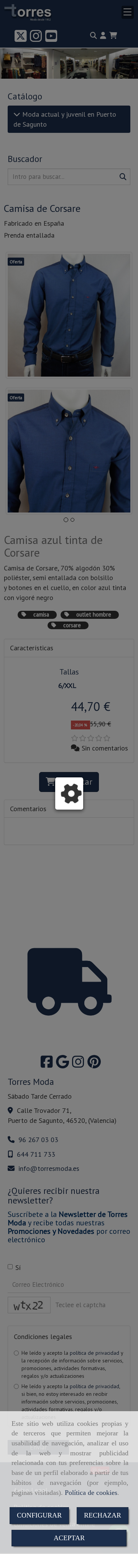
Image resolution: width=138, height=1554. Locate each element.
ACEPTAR (69, 1538)
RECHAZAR (102, 1515)
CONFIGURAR (39, 1515)
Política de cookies (91, 1492)
